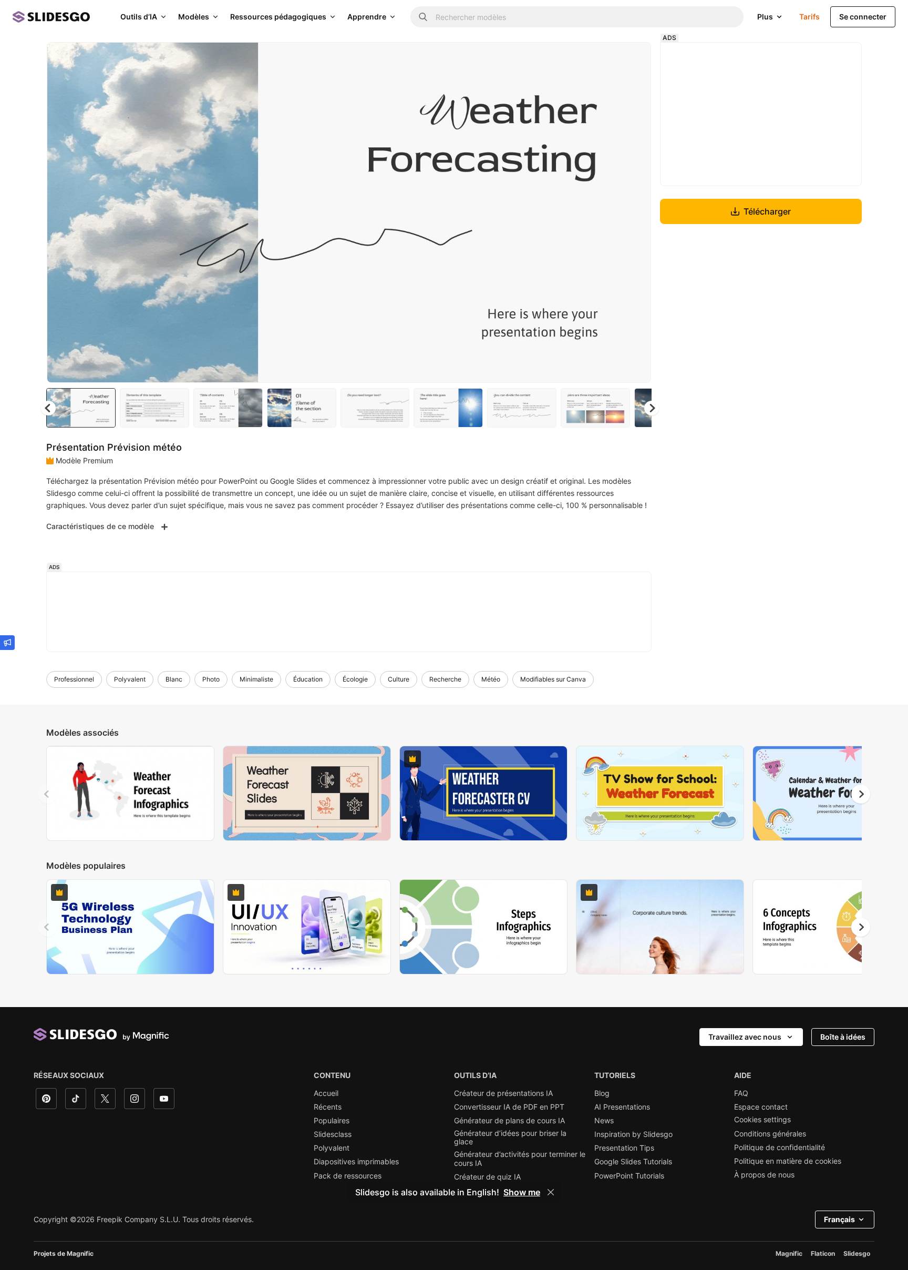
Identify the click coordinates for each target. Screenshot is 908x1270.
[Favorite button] (605, 58)
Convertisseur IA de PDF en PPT (509, 1107)
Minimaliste (256, 679)
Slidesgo (856, 1253)
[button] (651, 408)
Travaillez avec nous (744, 1036)
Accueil (326, 1093)
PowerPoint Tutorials (629, 1176)
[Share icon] (633, 58)
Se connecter (862, 16)
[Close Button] (550, 1192)
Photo (211, 679)
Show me (521, 1192)
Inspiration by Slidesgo (633, 1134)
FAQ (741, 1093)
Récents (328, 1107)
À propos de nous (764, 1175)
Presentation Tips (624, 1148)
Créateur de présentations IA (503, 1093)
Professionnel (74, 679)
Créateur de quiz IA (487, 1177)
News (604, 1120)
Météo (490, 679)
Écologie (355, 679)
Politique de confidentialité (779, 1147)
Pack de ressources (347, 1176)
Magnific (789, 1253)
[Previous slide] (47, 794)
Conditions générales (770, 1134)
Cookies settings (762, 1119)
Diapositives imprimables (356, 1161)
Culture (398, 679)
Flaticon (823, 1253)
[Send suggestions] (7, 642)
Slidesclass (333, 1134)
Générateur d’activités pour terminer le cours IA (519, 1158)
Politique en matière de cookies (787, 1161)
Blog (602, 1093)
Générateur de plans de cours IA (509, 1120)
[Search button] (423, 16)
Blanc (174, 679)
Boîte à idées (842, 1036)
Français (839, 1219)
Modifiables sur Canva (553, 679)
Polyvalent (130, 679)
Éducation (308, 679)
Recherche (445, 679)
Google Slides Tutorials (633, 1161)
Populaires (331, 1120)
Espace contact (761, 1107)
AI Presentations (622, 1107)
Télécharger (767, 211)
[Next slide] (635, 212)
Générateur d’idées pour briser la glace (510, 1137)
